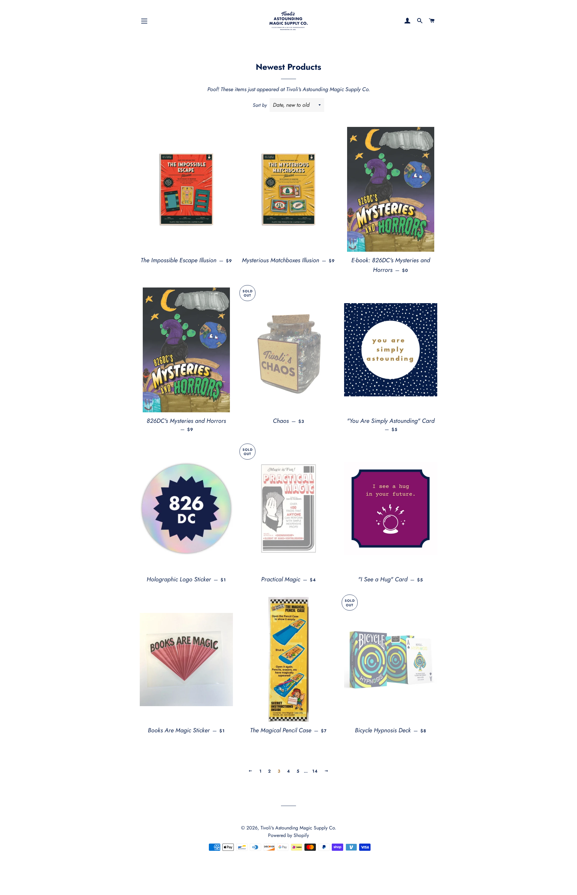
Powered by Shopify (288, 835)
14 (315, 771)
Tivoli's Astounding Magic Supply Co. (298, 827)
